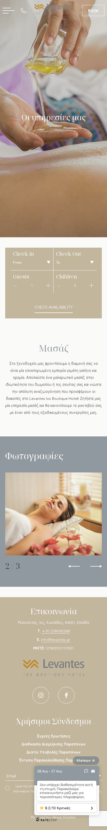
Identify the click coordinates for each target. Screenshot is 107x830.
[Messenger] (86, 771)
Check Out (68, 253)
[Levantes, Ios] (53, 9)
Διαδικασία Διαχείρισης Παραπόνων (54, 744)
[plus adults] (48, 285)
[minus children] (58, 285)
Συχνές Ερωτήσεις (53, 735)
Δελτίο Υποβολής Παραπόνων (53, 752)
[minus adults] (15, 285)
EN (50, 26)
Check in (23, 253)
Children (66, 276)
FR (43, 26)
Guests (21, 276)
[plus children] (91, 285)
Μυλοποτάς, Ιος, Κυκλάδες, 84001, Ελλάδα (53, 622)
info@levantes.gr (55, 639)
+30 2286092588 (56, 630)
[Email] (93, 771)
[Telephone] (25, 10)
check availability (54, 307)
